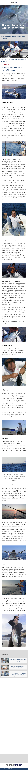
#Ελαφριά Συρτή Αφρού (21, 59)
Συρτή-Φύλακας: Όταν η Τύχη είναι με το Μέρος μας (18, 660)
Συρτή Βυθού (8, 36)
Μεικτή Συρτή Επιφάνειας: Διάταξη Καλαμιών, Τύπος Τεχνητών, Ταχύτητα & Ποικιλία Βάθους (18, 675)
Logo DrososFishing (14, 2)
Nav (25, 2)
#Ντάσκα (7, 59)
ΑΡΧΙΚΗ (2, 36)
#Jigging (3, 59)
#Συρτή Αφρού (4, 61)
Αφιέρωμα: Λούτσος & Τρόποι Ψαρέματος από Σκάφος (17, 667)
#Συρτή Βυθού (12, 59)
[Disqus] (14, 697)
